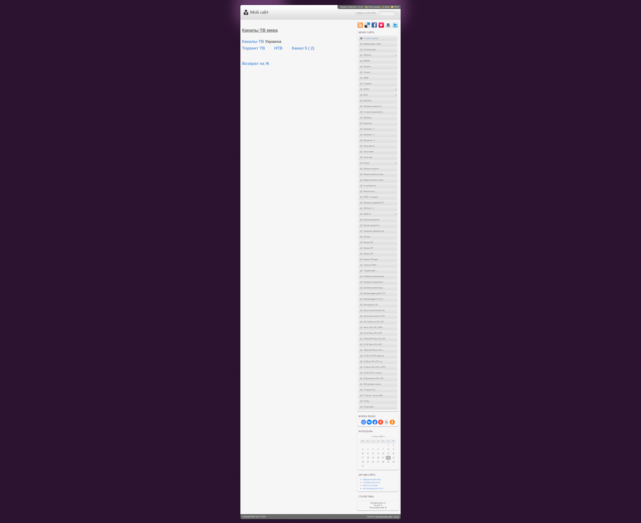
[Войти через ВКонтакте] (369, 422)
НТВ (278, 48)
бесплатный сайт (384, 516)
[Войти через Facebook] (374, 422)
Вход (387, 7)
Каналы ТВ (253, 41)
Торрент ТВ (253, 48)
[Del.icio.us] (367, 25)
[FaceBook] (374, 25)
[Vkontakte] (388, 25)
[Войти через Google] (386, 422)
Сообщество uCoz (371, 482)
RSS (396, 7)
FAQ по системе (370, 485)
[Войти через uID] (363, 422)
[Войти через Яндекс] (380, 422)
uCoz (396, 516)
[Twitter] (395, 25)
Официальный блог (372, 479)
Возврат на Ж (255, 63)
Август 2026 (378, 436)
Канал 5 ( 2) (303, 48)
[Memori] (381, 25)
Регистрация (374, 7)
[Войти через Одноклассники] (392, 422)
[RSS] (360, 25)
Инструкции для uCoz (373, 488)
